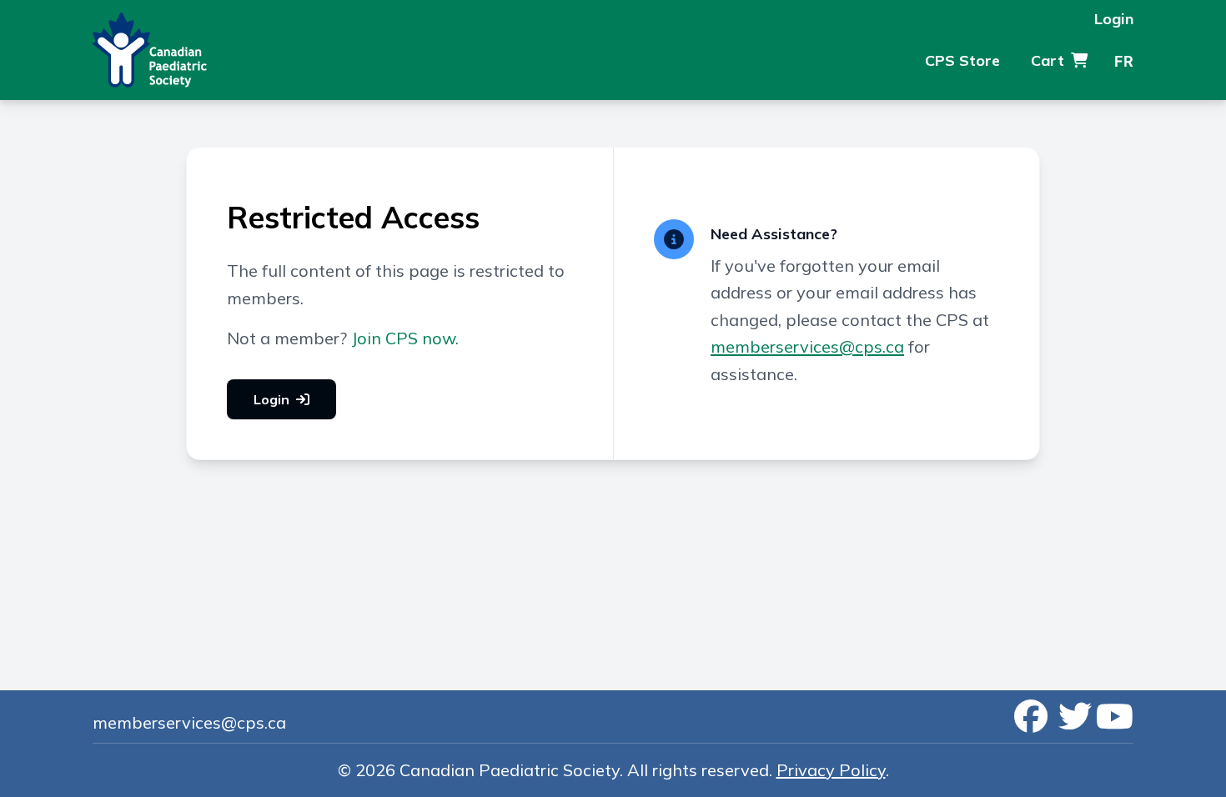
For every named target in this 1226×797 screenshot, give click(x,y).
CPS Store (962, 60)
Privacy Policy (831, 769)
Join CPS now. (405, 338)
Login (1113, 18)
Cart (1047, 60)
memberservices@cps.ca (807, 346)
